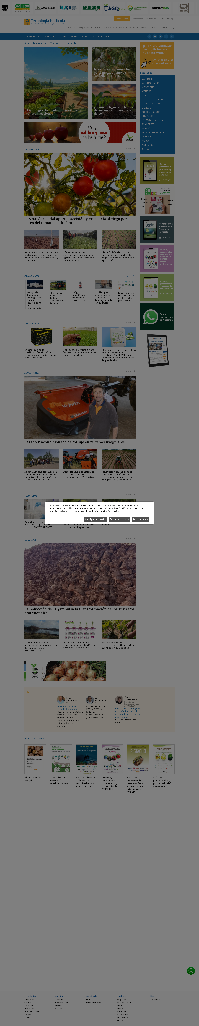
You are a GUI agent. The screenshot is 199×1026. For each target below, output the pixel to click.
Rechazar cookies (119, 519)
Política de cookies (109, 511)
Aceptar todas (140, 519)
